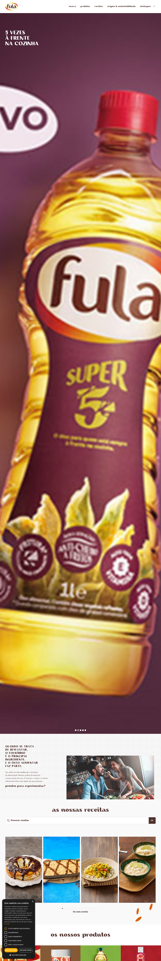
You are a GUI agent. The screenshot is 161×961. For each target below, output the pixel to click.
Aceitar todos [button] (11, 950)
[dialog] (18, 929)
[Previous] (4, 375)
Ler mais (7, 924)
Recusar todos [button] (26, 950)
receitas (99, 6)
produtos (85, 6)
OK (152, 820)
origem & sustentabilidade (121, 6)
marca (72, 6)
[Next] (156, 375)
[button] (18, 955)
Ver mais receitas (80, 912)
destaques (145, 6)
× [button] (32, 901)
